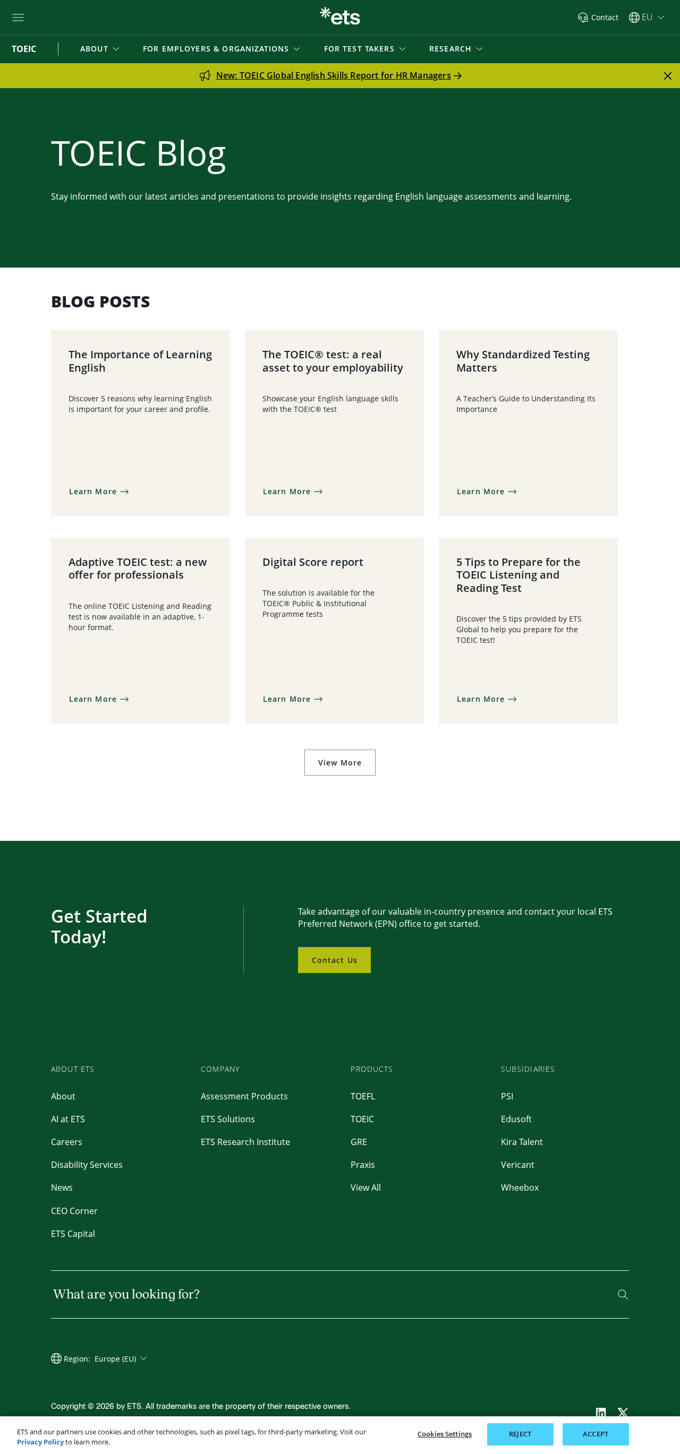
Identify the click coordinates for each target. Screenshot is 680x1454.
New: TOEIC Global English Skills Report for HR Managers (333, 75)
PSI (507, 1096)
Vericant (517, 1165)
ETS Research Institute (245, 1142)
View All (366, 1187)
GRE (359, 1142)
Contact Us (335, 960)
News (62, 1187)
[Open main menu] (18, 17)
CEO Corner (74, 1211)
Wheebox (520, 1187)
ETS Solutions (228, 1119)
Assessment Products (244, 1096)
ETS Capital (73, 1234)
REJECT (520, 1434)
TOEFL (363, 1096)
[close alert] (667, 75)
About (63, 1096)
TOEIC (362, 1119)
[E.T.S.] (340, 17)
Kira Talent (522, 1142)
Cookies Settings (445, 1434)
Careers (66, 1142)
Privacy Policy (40, 1442)
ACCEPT (595, 1434)
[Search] (623, 1294)
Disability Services (87, 1165)
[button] (100, 49)
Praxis (363, 1165)
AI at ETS (68, 1119)
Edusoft (516, 1119)
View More (340, 763)
